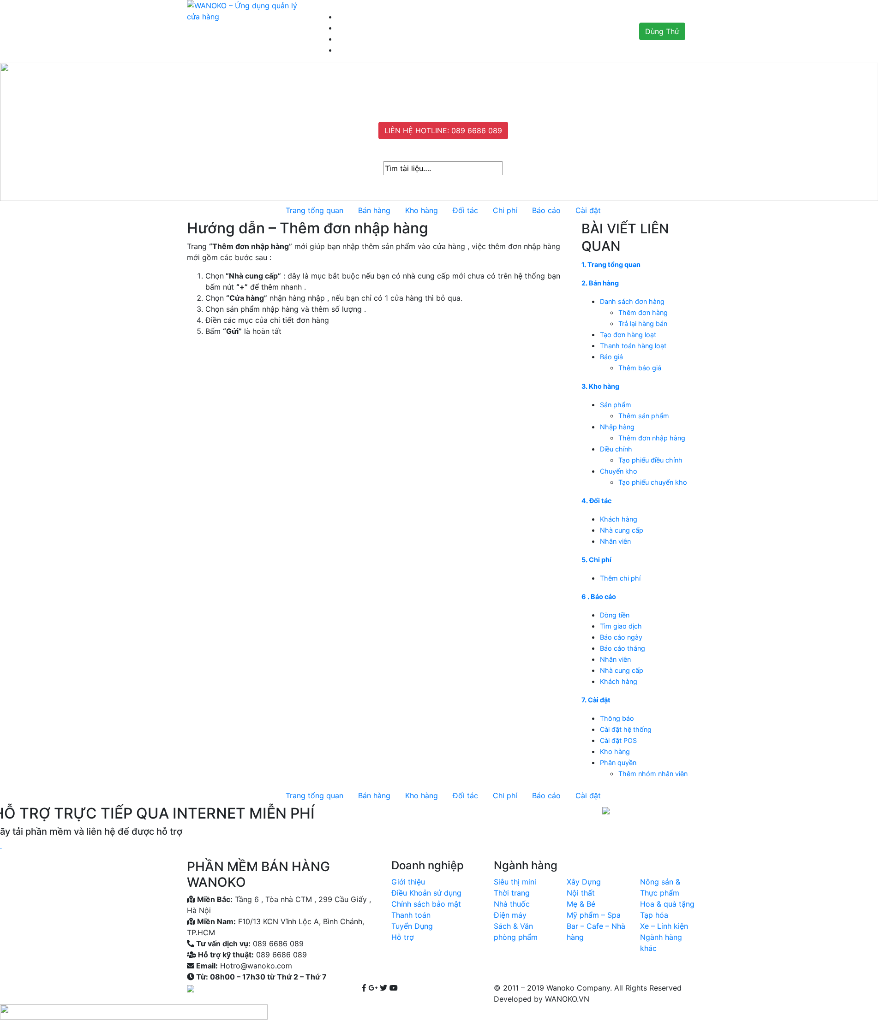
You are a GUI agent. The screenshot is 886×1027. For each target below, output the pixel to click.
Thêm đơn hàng (643, 312)
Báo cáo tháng (622, 648)
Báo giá (611, 357)
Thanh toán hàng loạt (633, 346)
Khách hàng (618, 519)
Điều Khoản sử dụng (426, 892)
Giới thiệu (408, 881)
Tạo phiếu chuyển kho (652, 482)
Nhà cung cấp (621, 530)
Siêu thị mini (515, 881)
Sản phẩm (615, 405)
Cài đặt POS (618, 740)
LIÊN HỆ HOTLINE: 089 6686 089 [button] (443, 130)
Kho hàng (615, 751)
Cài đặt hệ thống (626, 729)
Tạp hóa (654, 915)
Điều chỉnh (616, 449)
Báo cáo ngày (621, 637)
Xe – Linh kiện (664, 926)
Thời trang (512, 892)
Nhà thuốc (512, 903)
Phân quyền (618, 762)
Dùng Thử (662, 31)
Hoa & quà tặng (667, 903)
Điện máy (510, 915)
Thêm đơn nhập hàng (651, 438)
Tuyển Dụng (412, 926)
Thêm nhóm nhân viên (653, 774)
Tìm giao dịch (621, 626)
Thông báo (617, 718)
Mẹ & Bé (581, 903)
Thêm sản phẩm (643, 416)
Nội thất (581, 892)
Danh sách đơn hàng (632, 301)
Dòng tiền (614, 615)
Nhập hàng (617, 427)
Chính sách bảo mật (426, 903)
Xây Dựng (584, 881)
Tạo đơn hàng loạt (628, 334)
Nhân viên (615, 541)
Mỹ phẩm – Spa (594, 915)
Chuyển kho (618, 471)
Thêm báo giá (639, 368)
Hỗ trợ (402, 937)
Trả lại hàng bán (642, 323)
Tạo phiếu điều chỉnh (650, 460)
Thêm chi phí (620, 578)
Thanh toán (411, 915)
